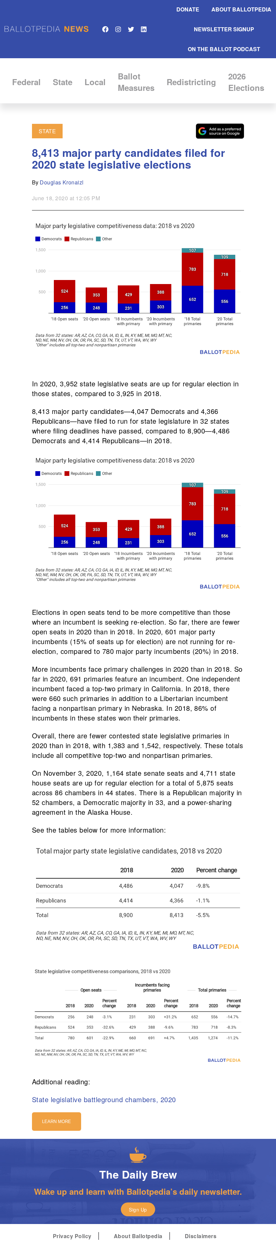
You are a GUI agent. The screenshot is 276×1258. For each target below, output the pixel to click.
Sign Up (138, 1209)
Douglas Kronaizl (62, 182)
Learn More (56, 1121)
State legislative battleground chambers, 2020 (104, 1099)
